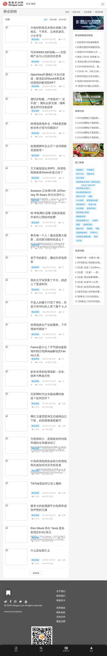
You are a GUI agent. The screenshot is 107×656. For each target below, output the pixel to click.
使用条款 (60, 607)
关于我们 (60, 591)
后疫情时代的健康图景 (88, 42)
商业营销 (99, 12)
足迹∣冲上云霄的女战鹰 (95, 282)
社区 (91, 651)
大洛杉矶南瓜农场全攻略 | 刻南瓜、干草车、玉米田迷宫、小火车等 (49, 31)
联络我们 (60, 595)
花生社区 (76, 12)
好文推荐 (88, 12)
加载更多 (36, 573)
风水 (80, 286)
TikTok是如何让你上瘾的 (46, 483)
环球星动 (82, 262)
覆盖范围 (60, 621)
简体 (28, 3)
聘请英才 (60, 600)
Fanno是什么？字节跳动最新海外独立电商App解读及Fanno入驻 (49, 351)
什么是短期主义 (40, 550)
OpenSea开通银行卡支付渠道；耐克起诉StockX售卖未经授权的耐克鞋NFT (48, 78)
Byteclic (18, 611)
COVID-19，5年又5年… (89, 71)
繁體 (33, 3)
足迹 (80, 267)
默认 (46, 19)
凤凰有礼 (66, 651)
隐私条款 (60, 612)
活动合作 (60, 616)
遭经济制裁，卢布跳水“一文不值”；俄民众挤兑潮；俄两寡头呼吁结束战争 (48, 103)
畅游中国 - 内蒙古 (87, 257)
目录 (41, 651)
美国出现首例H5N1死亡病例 (91, 81)
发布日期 (62, 19)
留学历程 (82, 291)
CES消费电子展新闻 (88, 118)
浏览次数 (53, 19)
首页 (67, 12)
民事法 (81, 296)
